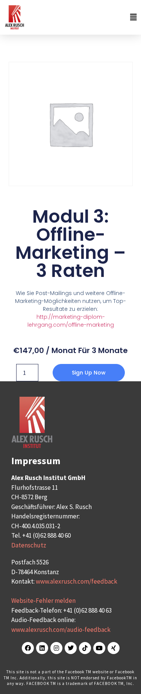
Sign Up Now (89, 372)
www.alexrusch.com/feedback (76, 581)
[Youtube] (99, 648)
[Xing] (114, 648)
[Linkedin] (42, 648)
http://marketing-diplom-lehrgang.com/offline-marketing (70, 321)
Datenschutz (28, 545)
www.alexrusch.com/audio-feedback (61, 629)
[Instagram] (56, 648)
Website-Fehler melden (43, 600)
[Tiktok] (85, 648)
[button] (83, 17)
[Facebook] (28, 648)
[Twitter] (71, 648)
